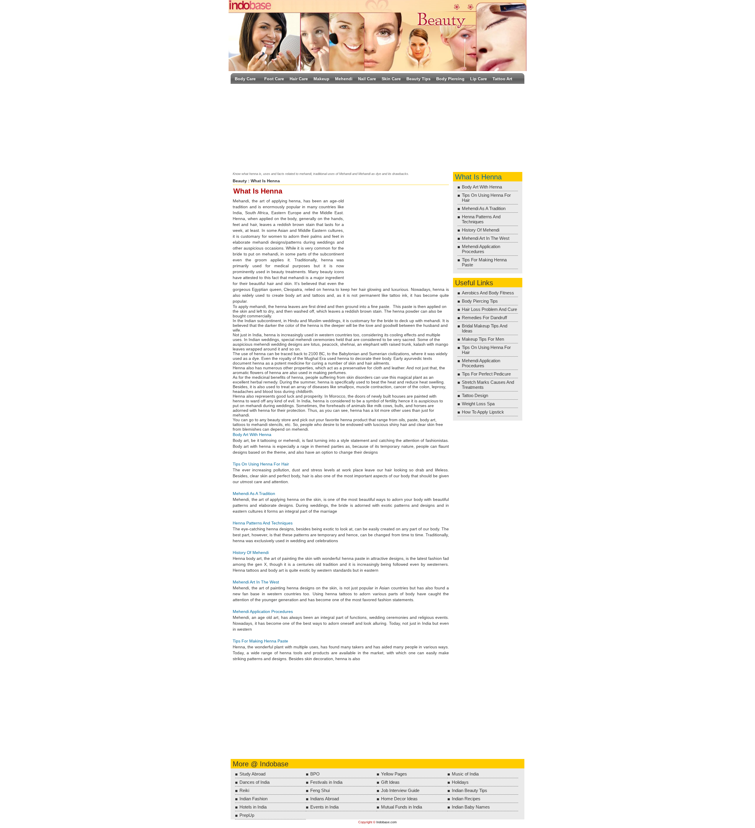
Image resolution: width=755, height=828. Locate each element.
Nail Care (367, 78)
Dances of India (254, 782)
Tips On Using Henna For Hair (261, 464)
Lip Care (478, 78)
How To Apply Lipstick (483, 411)
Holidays (460, 782)
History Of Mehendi (251, 552)
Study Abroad (252, 773)
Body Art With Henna (252, 434)
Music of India (465, 773)
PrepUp (246, 815)
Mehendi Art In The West (256, 582)
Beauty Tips (418, 78)
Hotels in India (253, 806)
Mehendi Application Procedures (263, 611)
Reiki (244, 790)
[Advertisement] (377, 126)
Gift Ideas (390, 782)
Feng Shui (320, 790)
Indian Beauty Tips (469, 790)
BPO (315, 773)
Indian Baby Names (471, 806)
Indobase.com (386, 822)
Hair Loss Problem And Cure (489, 309)
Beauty (240, 180)
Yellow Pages (394, 773)
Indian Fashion (253, 798)
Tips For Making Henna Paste (260, 641)
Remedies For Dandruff (484, 317)
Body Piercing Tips (480, 301)
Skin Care (391, 78)
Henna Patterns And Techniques (263, 523)
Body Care (245, 78)
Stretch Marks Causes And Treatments (488, 385)
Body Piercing (450, 78)
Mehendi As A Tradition (254, 493)
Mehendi (343, 78)
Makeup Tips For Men (483, 339)
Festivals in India (326, 782)
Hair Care (299, 78)
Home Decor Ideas (399, 798)
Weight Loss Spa (478, 403)
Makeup (321, 78)
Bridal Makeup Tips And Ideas (484, 328)
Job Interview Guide (400, 790)
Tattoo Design (475, 395)
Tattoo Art (502, 78)
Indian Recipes (466, 798)
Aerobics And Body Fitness (488, 292)
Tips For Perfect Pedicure (486, 373)
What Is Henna (478, 177)
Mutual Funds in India (401, 806)
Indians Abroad (324, 798)
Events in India (324, 806)
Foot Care (274, 78)
